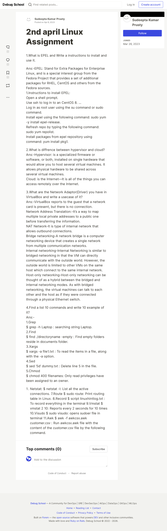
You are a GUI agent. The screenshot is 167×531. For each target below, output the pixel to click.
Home (69, 508)
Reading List (82, 508)
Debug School (38, 503)
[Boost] (8, 85)
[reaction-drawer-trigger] (8, 49)
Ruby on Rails (77, 520)
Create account (150, 4)
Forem (45, 517)
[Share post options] (8, 97)
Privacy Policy (85, 512)
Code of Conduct (57, 473)
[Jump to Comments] (8, 61)
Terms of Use (103, 512)
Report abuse (78, 473)
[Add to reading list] (8, 74)
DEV (96, 517)
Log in (131, 4)
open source (63, 517)
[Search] (30, 5)
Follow (142, 33)
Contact (96, 508)
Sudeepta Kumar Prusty (50, 18)
